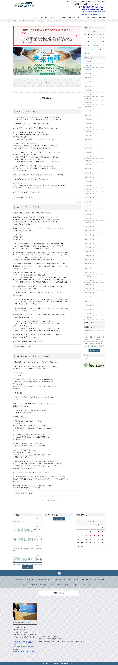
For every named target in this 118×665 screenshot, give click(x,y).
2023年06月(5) (89, 140)
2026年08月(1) (89, 61)
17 (91, 45)
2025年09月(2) (89, 82)
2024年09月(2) (89, 90)
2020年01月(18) (89, 309)
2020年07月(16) (89, 284)
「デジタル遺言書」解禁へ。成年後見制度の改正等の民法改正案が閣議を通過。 (27, 530)
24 (91, 49)
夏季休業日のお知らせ (20, 521)
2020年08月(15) (89, 280)
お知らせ (94, 17)
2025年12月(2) (89, 78)
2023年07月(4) (89, 136)
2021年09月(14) (89, 227)
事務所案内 (72, 17)
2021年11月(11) (89, 218)
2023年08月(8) (89, 131)
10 (91, 41)
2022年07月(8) (89, 185)
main (48, 500)
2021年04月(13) (89, 247)
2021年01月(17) (89, 260)
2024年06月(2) (89, 103)
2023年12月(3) (89, 115)
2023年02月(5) (89, 156)
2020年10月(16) (89, 272)
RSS (86, 359)
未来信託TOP (18, 579)
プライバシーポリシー (90, 585)
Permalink (17, 197)
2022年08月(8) (89, 181)
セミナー (80, 17)
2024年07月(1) (89, 98)
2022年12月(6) (89, 165)
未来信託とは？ (29, 579)
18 (94, 45)
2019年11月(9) (89, 318)
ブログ (87, 17)
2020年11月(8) (89, 268)
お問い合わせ (103, 17)
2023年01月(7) (89, 160)
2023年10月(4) (89, 123)
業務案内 (63, 17)
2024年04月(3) (89, 111)
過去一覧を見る (94, 351)
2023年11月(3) (89, 119)
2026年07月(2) (89, 65)
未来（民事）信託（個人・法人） (49, 17)
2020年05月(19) (89, 293)
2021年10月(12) (89, 222)
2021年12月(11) (89, 214)
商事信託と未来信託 (43, 579)
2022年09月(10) (89, 177)
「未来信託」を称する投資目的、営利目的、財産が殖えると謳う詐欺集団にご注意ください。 (27, 559)
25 (94, 49)
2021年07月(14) (89, 235)
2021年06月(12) (89, 239)
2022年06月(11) (89, 189)
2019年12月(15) (89, 313)
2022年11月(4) (89, 169)
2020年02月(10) (89, 305)
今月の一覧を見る (59, 519)
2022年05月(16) (89, 194)
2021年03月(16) (89, 251)
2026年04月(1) (89, 69)
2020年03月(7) (89, 301)
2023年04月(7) (89, 148)
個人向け (76, 579)
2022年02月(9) (89, 206)
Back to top (59, 573)
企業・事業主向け (87, 579)
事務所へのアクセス (59, 593)
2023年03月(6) (89, 152)
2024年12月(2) (89, 86)
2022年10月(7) (89, 173)
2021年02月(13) (89, 256)
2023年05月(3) (89, 144)
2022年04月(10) (89, 198)
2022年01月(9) (89, 210)
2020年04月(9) (89, 297)
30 (88, 53)
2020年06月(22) (89, 289)
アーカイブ (89, 58)
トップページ (24, 585)
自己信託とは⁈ (99, 579)
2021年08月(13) (89, 231)
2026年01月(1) (89, 74)
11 (94, 41)
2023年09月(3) (89, 127)
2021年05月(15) (89, 243)
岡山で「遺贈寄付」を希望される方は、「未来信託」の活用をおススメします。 (27, 539)
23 (88, 49)
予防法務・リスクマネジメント (61, 579)
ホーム (35, 17)
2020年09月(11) (89, 276)
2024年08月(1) (89, 94)
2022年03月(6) (89, 202)
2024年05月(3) (89, 107)
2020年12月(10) (89, 264)
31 (91, 53)
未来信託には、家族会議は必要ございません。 (27, 549)
